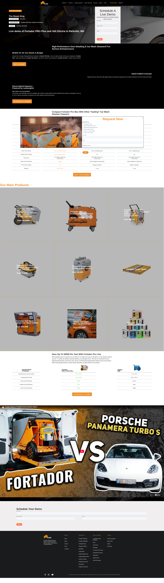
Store (105, 2)
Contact (66, 543)
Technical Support (111, 538)
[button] (64, 3)
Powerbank (81, 564)
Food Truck (95, 545)
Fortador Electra (82, 543)
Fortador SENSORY (83, 541)
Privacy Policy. (97, 574)
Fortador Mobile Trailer (84, 556)
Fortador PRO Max (83, 538)
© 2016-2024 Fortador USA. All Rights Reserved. (110, 574)
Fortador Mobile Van (83, 554)
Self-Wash (81, 548)
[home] (44, 3)
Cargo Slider (81, 551)
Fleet (94, 542)
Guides (108, 543)
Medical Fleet (96, 557)
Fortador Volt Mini (83, 546)
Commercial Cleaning (98, 550)
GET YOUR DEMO (82, 175)
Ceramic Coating (82, 559)
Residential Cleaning (98, 552)
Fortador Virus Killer (83, 566)
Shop (65, 538)
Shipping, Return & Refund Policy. (87, 574)
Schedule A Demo (22, 101)
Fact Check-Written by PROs (74, 574)
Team (65, 546)
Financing (95, 2)
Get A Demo (19, 64)
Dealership (95, 555)
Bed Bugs (95, 547)
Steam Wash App (88, 2)
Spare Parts (110, 541)
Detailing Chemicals (83, 561)
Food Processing (97, 560)
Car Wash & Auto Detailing (97, 539)
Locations (66, 548)
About (65, 541)
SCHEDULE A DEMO (82, 394)
